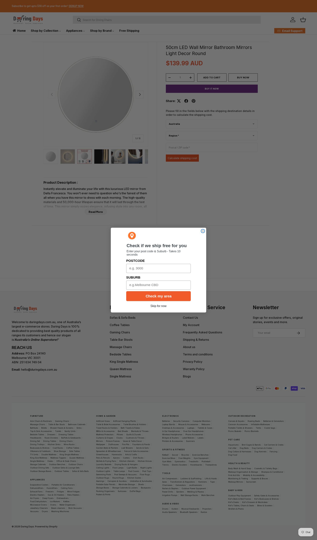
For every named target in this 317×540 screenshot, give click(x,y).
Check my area (159, 296)
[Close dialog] (203, 231)
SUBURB (133, 277)
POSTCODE (135, 261)
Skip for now (158, 306)
